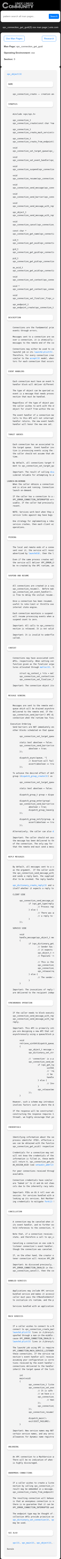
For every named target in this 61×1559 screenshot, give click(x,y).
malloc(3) (45, 667)
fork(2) (49, 1201)
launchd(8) (34, 553)
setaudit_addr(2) (44, 1165)
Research (49, 38)
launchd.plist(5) (43, 352)
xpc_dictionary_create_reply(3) (30, 885)
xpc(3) (16, 1543)
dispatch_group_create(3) (34, 776)
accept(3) (35, 358)
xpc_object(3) (14, 74)
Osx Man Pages (14, 38)
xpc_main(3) (28, 1543)
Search (54, 16)
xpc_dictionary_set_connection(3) (31, 1520)
